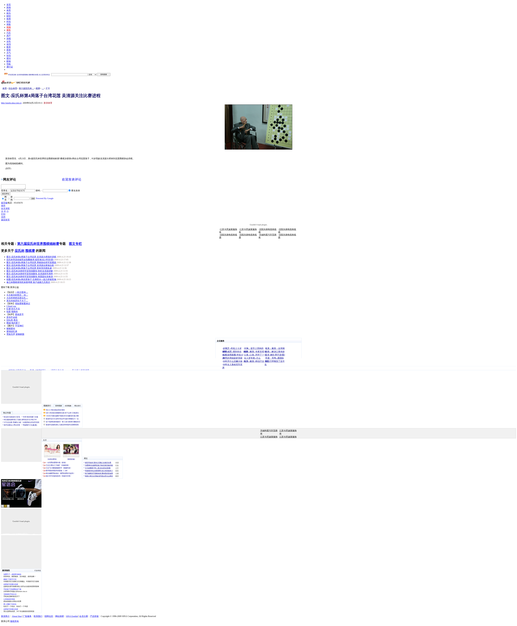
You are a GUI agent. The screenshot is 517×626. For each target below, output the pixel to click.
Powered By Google (44, 198)
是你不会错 (11, 317)
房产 (8, 36)
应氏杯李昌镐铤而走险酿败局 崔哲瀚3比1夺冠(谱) (30, 259)
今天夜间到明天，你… (17, 295)
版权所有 (14, 621)
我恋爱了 (15, 323)
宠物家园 (20, 334)
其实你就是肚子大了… (17, 301)
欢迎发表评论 (71, 179)
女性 (8, 41)
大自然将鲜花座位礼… (17, 298)
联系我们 (38, 616)
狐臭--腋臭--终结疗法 (254, 361)
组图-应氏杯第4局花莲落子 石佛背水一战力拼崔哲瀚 (31, 279)
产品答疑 (94, 616)
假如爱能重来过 (22, 303)
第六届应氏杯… (26, 88)
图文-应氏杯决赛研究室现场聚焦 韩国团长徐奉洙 (29, 276)
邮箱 (8, 61)
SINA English (72, 616)
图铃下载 (5, 287)
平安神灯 (19, 326)
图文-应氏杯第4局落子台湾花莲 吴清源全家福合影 (30, 265)
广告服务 (27, 616)
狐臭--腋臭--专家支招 (254, 351)
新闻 (8, 7)
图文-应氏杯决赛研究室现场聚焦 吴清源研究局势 (29, 274)
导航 (8, 64)
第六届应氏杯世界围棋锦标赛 (38, 243)
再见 (15, 320)
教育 (8, 47)
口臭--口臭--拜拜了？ (254, 355)
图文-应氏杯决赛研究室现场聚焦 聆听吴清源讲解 (29, 271)
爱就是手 (19, 314)
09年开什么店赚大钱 (232, 361)
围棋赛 (30, 250)
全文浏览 (5, 208)
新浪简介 (5, 616)
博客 (8, 24)
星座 (8, 50)
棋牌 (38, 88)
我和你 (14, 311)
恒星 (8, 311)
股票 (8, 19)
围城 (8, 323)
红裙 (8, 309)
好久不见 (15, 309)
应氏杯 (20, 250)
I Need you (11, 306)
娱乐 (8, 13)
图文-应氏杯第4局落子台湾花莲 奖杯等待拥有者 (29, 268)
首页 (8, 5)
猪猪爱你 (10, 328)
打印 (3, 214)
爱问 (8, 58)
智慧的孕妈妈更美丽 (232, 358)
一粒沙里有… (21, 292)
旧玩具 (9, 320)
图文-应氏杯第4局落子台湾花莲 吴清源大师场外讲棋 (31, 257)
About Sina (17, 616)
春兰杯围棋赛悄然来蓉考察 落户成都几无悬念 (28, 282)
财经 (8, 16)
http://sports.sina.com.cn (11, 103)
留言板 (4, 203)
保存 (3, 205)
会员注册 (83, 616)
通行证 (9, 67)
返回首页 (5, 220)
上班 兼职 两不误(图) (275, 355)
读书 (8, 44)
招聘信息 (48, 616)
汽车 (8, 33)
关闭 (3, 217)
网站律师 (59, 616)
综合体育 (12, 88)
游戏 (8, 38)
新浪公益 (14, 287)
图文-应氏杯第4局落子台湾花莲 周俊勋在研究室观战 (31, 262)
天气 (8, 53)
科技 (8, 21)
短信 (8, 55)
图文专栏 (75, 243)
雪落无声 (10, 334)
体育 (8, 10)
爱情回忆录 (11, 331)
